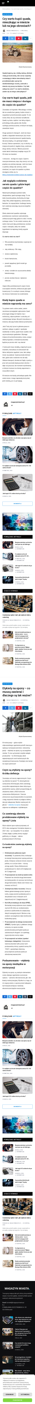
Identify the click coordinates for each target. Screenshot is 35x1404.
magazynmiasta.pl (13, 30)
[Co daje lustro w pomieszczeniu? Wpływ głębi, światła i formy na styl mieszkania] (8, 648)
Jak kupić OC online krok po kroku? (14, 493)
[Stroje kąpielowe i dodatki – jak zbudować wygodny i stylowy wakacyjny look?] (7, 1359)
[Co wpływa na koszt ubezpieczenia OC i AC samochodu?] (17, 454)
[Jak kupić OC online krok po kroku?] (17, 482)
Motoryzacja (7, 14)
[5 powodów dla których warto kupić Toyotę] (8, 580)
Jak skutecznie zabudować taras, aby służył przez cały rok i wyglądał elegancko (23, 1319)
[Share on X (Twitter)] (12, 38)
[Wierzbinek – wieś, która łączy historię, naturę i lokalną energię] (7, 1373)
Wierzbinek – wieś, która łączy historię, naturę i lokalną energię (22, 1372)
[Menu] (3, 3)
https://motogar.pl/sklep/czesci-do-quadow (17, 175)
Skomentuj (18, 503)
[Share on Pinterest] (19, 38)
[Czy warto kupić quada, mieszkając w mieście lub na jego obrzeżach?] (17, 52)
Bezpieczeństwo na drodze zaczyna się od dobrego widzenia (23, 544)
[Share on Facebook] (5, 38)
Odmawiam (9, 1394)
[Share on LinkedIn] (25, 38)
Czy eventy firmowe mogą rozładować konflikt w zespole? (23, 1345)
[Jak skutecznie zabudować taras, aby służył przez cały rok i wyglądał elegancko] (7, 1320)
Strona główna (6, 9)
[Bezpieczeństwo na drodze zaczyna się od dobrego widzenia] (17, 426)
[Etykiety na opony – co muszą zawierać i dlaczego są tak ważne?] (17, 722)
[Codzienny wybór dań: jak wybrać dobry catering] (18, 603)
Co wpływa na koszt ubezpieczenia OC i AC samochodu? (22, 556)
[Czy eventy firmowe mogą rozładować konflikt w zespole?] (7, 1345)
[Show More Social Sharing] (31, 38)
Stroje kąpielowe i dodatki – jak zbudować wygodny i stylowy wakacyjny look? (23, 1359)
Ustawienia (25, 1394)
